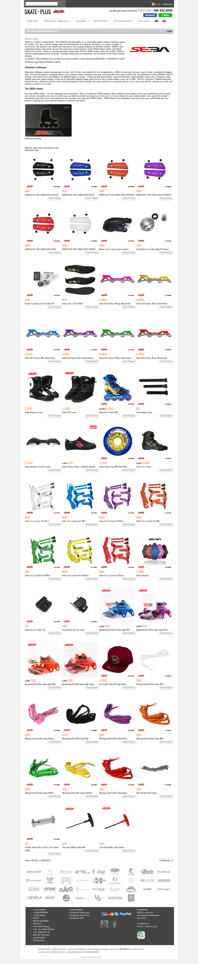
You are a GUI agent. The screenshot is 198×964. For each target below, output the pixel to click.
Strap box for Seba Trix (35, 630)
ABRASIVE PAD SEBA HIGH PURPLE (153, 195)
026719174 (124, 949)
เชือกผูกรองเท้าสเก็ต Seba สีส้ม (150, 738)
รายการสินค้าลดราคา (41, 932)
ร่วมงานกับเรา (144, 21)
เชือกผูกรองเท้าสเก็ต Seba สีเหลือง (77, 793)
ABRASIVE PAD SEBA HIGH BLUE (78, 195)
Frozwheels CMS (77, 918)
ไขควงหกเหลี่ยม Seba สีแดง (111, 847)
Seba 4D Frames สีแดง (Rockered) (151, 358)
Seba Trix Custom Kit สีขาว (37, 521)
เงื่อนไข (36, 918)
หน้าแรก (30, 31)
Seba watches (142, 575)
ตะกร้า (158, 4)
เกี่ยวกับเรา (37, 924)
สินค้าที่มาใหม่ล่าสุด (41, 935)
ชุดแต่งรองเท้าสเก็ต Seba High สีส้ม (40, 684)
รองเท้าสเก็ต (31, 21)
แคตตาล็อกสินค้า (44, 31)
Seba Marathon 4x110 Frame (38, 467)
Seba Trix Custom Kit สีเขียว (37, 575)
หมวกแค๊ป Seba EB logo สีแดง (112, 684)
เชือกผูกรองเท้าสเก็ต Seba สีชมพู (39, 738)
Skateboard (99, 21)
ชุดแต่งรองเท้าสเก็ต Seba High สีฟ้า (114, 630)
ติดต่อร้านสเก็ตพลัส (40, 921)
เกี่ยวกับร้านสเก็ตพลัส (121, 21)
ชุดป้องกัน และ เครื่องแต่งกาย (56, 21)
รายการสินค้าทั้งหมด (41, 926)
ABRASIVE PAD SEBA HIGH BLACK (42, 195)
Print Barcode (38, 940)
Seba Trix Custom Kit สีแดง (111, 575)
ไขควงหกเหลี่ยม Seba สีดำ (74, 847)
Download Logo (31, 150)
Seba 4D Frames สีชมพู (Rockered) (115, 303)
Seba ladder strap (144, 412)
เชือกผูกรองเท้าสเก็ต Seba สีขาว (150, 684)
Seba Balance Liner (33, 412)
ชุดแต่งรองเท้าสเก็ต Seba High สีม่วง (152, 630)
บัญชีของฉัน (167, 4)
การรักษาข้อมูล (39, 915)
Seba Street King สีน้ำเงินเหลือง (113, 467)
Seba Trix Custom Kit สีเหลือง (75, 575)
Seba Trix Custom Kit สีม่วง (111, 521)
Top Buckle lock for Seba (73, 630)
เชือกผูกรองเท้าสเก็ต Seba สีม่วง (113, 738)
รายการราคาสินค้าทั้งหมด (43, 929)
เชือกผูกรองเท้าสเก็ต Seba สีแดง (113, 793)
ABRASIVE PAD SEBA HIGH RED (40, 249)
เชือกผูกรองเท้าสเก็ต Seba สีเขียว (39, 793)
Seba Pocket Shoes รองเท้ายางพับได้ (78, 467)
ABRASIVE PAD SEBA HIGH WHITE (79, 249)
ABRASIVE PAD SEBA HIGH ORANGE (117, 195)
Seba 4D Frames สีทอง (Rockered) (151, 303)
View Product (55, 198)
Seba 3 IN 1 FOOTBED (72, 303)
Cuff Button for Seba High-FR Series (152, 249)
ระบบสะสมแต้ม (39, 910)
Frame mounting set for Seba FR (39, 303)
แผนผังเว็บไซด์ (39, 938)
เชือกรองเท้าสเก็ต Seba (146, 793)
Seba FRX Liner (69, 412)
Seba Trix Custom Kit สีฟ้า (74, 521)
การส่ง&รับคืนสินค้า (41, 912)
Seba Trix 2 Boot (143, 467)
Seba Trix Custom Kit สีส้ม (148, 521)
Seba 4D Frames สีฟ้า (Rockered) (40, 358)
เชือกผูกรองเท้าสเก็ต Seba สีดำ (75, 738)
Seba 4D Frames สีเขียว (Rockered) (115, 358)
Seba (56, 31)
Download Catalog (33, 138)
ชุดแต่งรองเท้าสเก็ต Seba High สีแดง (78, 684)
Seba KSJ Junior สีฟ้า (108, 412)
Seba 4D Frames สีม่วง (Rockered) (77, 358)
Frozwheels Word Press (80, 915)
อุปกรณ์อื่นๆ (80, 21)
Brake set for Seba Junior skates (114, 249)
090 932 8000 (163, 10)
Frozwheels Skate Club (79, 912)
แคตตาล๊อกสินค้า (77, 910)
